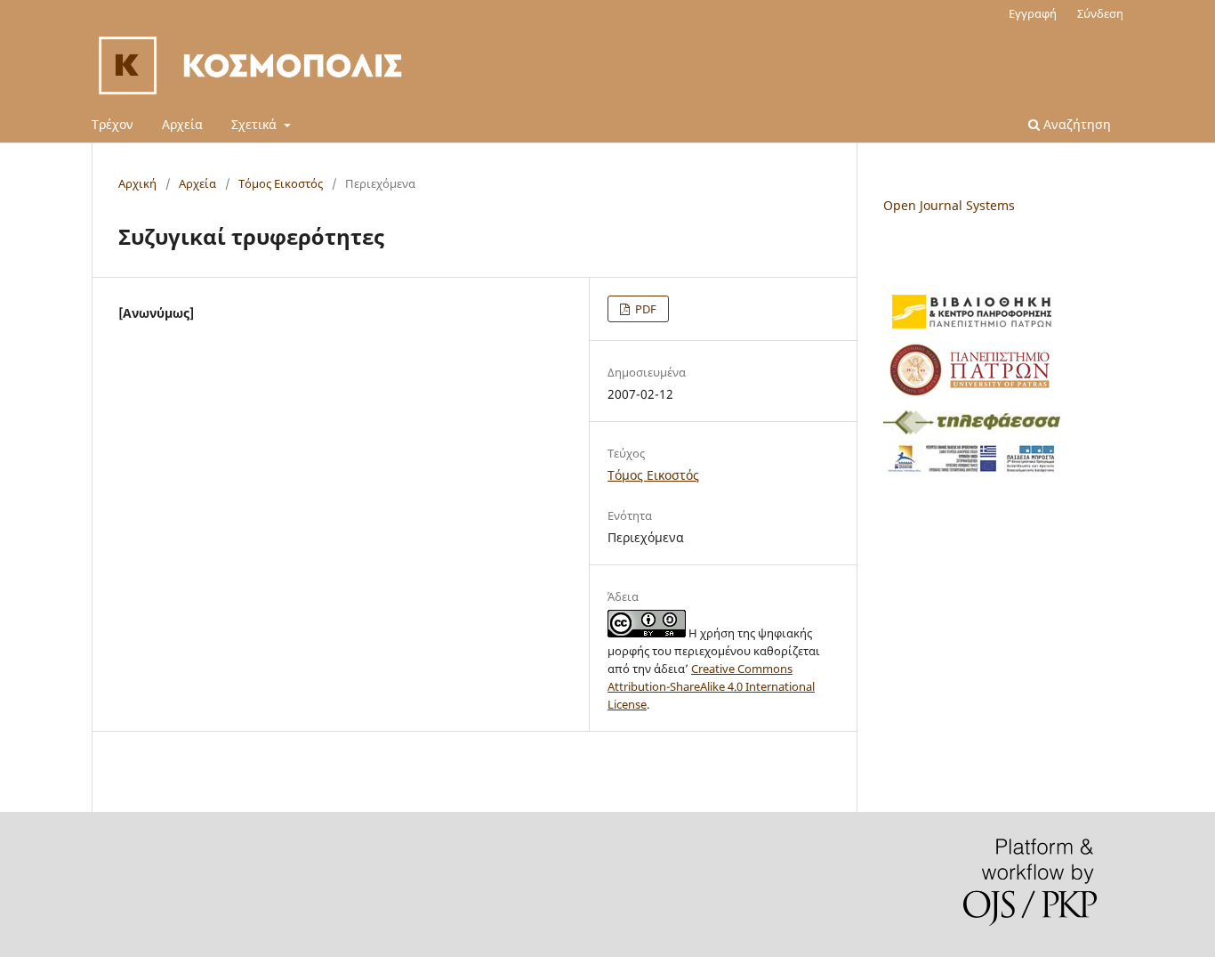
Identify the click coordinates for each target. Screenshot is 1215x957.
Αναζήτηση (1075, 124)
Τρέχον (112, 124)
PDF (644, 309)
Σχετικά (255, 124)
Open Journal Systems (949, 205)
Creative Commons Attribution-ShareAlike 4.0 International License (711, 686)
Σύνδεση (1100, 13)
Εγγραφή (1033, 13)
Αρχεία (182, 124)
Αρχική (137, 183)
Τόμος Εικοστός (280, 183)
